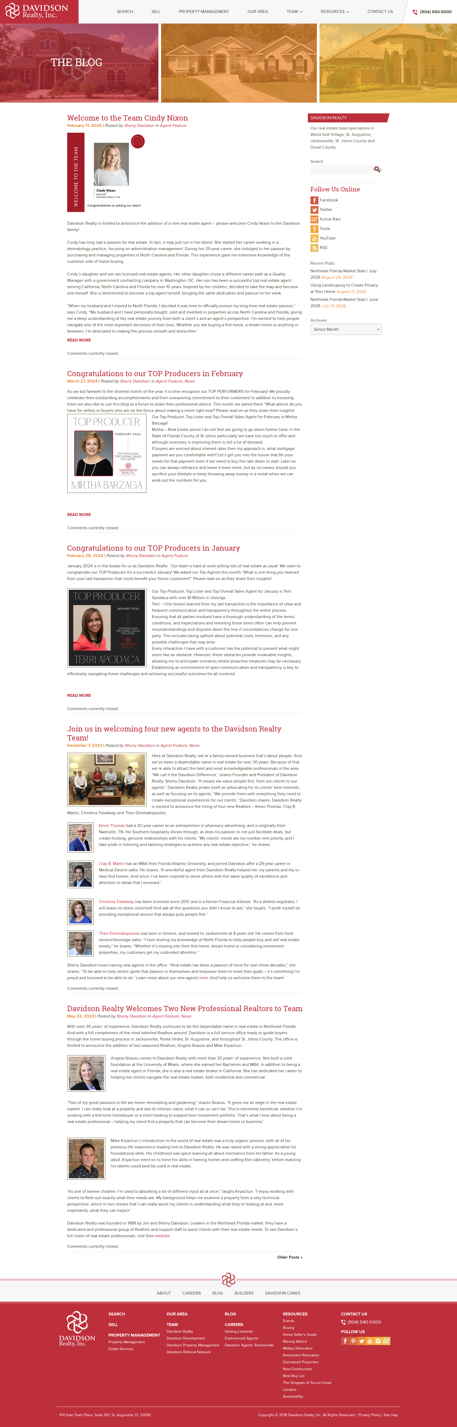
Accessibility (293, 1396)
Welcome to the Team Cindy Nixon (127, 118)
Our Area (258, 11)
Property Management (204, 11)
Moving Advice (295, 1341)
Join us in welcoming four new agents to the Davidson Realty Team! (174, 733)
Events (288, 1321)
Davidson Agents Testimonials (249, 1345)
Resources (333, 11)
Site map (391, 1415)
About (164, 1293)
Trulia (325, 228)
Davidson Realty (180, 1331)
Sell (156, 11)
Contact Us (380, 11)
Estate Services (121, 1349)
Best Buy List (293, 1376)
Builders (244, 1293)
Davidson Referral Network (189, 1352)
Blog (217, 1293)
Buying (288, 1327)
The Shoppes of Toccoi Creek (307, 1382)
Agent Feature (173, 125)
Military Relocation (298, 1348)
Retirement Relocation (301, 1355)
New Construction (297, 1369)
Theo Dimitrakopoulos (119, 933)
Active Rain (330, 219)
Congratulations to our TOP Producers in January (153, 548)
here (203, 978)
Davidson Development (186, 1338)
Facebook (329, 200)
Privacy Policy (370, 1415)
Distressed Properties (301, 1362)
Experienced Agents (241, 1338)
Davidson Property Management (193, 1345)
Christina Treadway (116, 901)
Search (125, 11)
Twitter (326, 209)
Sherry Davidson (139, 125)
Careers (191, 1293)
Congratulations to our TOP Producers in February (155, 373)
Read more (79, 340)
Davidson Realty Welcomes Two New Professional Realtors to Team (185, 1008)
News (189, 381)
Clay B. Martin (112, 863)
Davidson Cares (282, 1293)
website (162, 1236)
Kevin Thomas (112, 825)
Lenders (289, 1389)
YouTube (328, 238)
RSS (323, 247)
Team (292, 11)
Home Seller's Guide (300, 1334)
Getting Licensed (239, 1331)
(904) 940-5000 (364, 1322)
